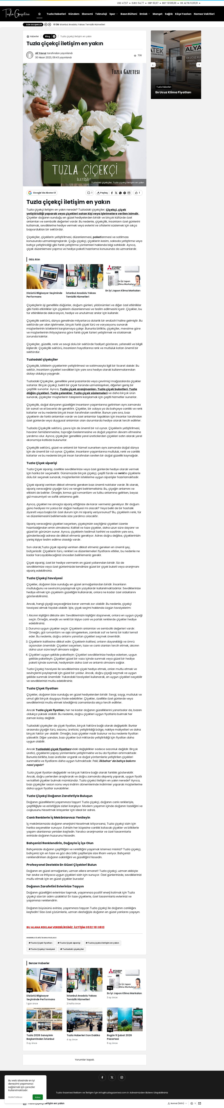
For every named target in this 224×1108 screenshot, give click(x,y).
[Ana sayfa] (39, 14)
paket (97, 237)
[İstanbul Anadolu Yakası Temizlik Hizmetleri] (84, 281)
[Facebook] (102, 1077)
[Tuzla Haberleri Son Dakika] (84, 1026)
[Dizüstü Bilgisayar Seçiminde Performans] (45, 281)
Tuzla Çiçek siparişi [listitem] (69, 942)
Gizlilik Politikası (15, 1097)
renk (121, 473)
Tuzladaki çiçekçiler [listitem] (72, 949)
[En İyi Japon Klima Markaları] (124, 281)
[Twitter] (112, 1077)
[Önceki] (46, 24)
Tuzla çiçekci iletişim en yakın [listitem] (102, 942)
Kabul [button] (37, 1097)
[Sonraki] (49, 24)
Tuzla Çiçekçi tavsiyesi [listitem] (42, 949)
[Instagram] (121, 1077)
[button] (54, 36)
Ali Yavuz (40, 53)
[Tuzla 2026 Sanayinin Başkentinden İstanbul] (44, 1026)
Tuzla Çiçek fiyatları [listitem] (40, 942)
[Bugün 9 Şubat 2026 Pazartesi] (125, 1026)
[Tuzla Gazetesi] (16, 13)
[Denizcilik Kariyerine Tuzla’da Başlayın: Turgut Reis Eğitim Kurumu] (179, 64)
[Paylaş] (199, 1103)
